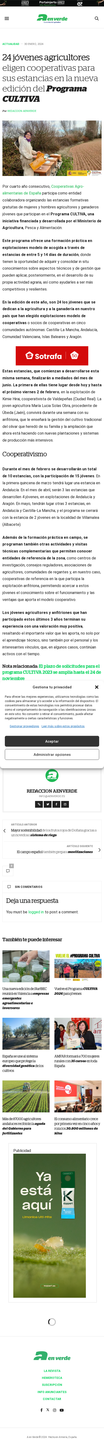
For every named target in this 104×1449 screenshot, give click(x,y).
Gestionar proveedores (24, 726)
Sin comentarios (28, 887)
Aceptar (52, 741)
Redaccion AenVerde (21, 111)
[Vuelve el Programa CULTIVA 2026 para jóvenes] (78, 966)
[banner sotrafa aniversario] (52, 355)
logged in (36, 912)
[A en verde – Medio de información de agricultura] (52, 18)
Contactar (52, 1399)
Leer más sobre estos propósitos (63, 726)
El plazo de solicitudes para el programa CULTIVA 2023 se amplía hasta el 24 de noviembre (51, 672)
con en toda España (76, 1061)
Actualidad (10, 44)
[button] (96, 687)
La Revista (52, 1371)
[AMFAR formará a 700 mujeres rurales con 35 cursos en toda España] (78, 1034)
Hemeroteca (52, 1378)
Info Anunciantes (52, 1392)
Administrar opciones (52, 754)
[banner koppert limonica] (49, 1225)
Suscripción (52, 1385)
